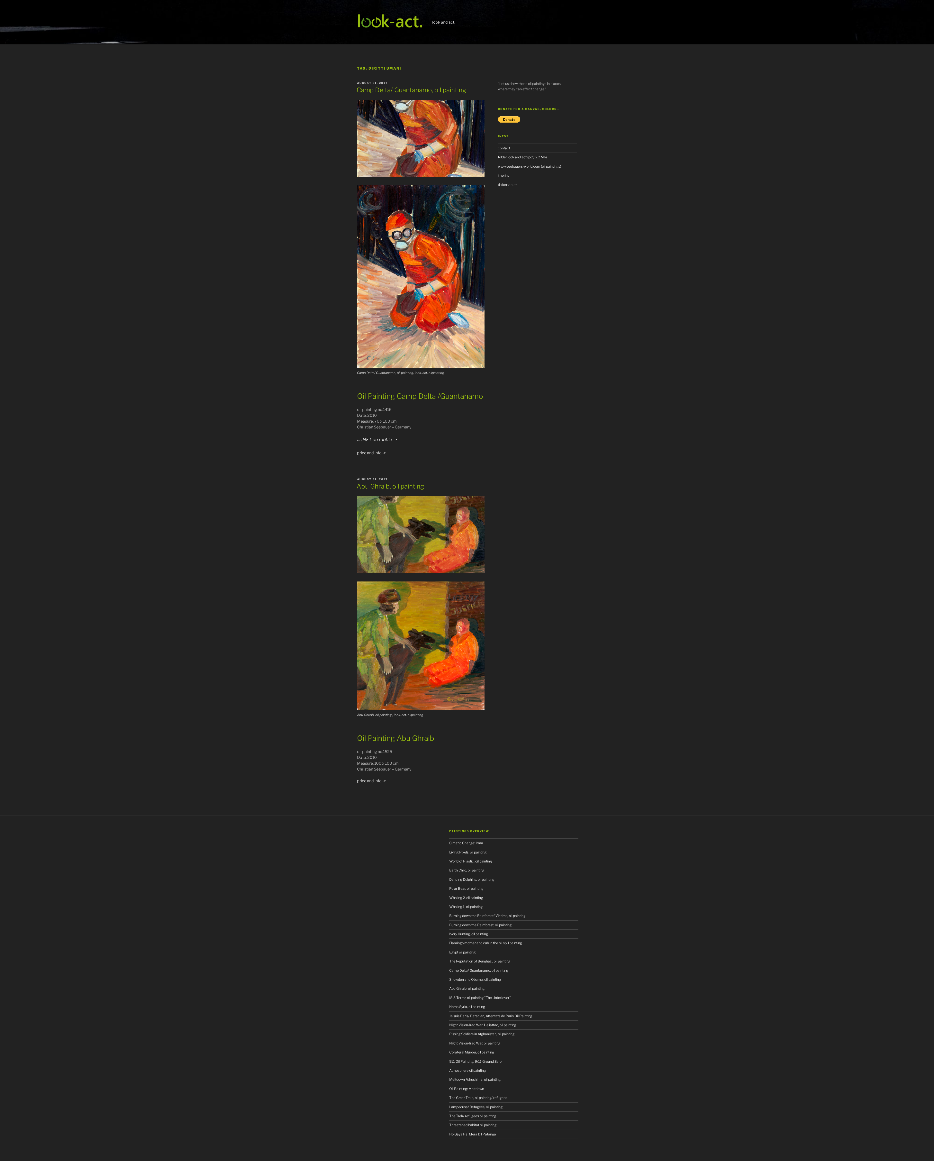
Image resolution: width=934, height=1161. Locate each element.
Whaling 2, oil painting (466, 898)
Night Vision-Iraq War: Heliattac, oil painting (482, 1025)
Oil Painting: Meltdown (466, 1089)
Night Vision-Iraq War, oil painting (474, 1043)
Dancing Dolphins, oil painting (471, 879)
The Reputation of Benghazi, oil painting (479, 961)
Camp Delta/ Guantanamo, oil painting (411, 90)
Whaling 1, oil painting (466, 907)
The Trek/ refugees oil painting (472, 1116)
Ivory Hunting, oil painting (468, 934)
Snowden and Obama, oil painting (475, 979)
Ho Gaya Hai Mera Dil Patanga (472, 1134)
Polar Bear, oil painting (466, 888)
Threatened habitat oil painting (472, 1125)
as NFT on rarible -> (377, 439)
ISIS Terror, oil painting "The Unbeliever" (480, 998)
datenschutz (507, 184)
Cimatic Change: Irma (466, 843)
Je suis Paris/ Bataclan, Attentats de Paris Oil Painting (490, 1016)
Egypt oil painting (462, 952)
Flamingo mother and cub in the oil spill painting (485, 943)
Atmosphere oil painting (467, 1070)
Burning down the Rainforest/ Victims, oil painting (487, 916)
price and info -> (371, 453)
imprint (503, 175)
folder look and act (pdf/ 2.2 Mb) (522, 157)
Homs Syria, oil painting (467, 1007)
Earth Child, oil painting (466, 870)
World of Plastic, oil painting (470, 861)
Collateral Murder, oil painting (471, 1052)
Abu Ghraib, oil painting (390, 486)
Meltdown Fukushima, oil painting (475, 1079)
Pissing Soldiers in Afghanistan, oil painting (481, 1034)
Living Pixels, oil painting (467, 852)
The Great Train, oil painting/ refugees (478, 1098)
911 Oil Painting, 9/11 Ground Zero (475, 1061)
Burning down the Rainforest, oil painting (480, 925)
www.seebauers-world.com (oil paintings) (529, 166)
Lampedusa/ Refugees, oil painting (476, 1107)
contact (504, 148)
